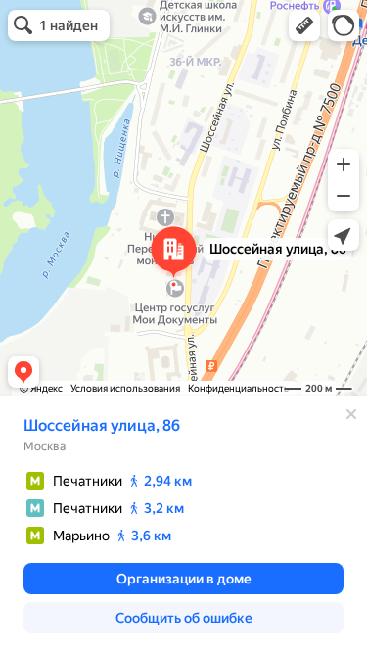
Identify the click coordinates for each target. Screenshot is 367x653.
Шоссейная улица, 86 (101, 425)
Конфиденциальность (238, 388)
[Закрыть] (351, 414)
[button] (304, 25)
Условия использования (125, 388)
